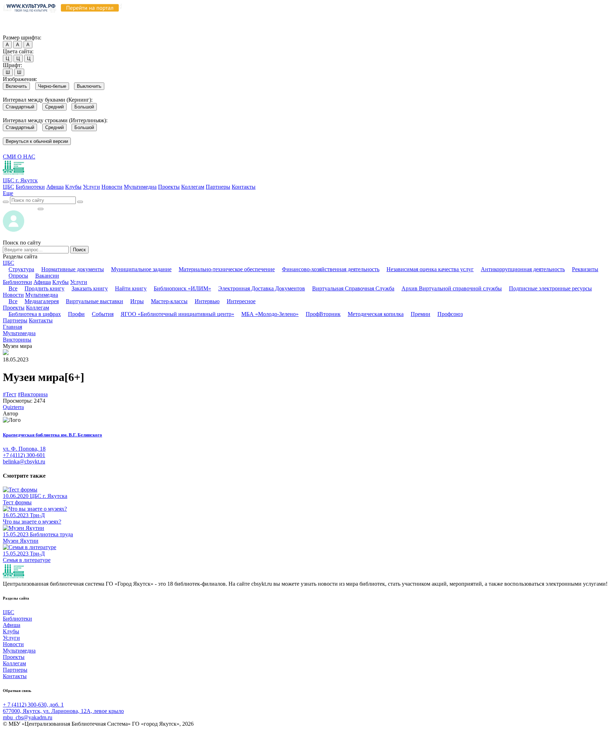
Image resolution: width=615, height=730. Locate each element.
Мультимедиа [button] (41, 295)
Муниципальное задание (141, 269)
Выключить (89, 86)
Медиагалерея (42, 301)
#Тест (9, 394)
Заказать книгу (90, 288)
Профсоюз (450, 314)
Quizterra (13, 407)
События (103, 314)
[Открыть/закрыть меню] (40, 209)
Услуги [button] (78, 282)
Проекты (169, 187)
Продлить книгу (44, 288)
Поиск (79, 249)
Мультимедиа (140, 187)
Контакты (244, 187)
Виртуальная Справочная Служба (353, 288)
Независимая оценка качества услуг (430, 269)
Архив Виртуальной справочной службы (451, 288)
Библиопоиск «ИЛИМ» (182, 288)
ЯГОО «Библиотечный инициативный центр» (177, 314)
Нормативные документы (72, 269)
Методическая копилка (376, 314)
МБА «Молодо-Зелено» (270, 314)
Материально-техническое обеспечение (227, 269)
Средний (54, 106)
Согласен (16, 30)
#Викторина (33, 394)
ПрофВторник (323, 314)
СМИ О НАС (19, 157)
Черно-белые (52, 86)
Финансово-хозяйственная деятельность (330, 269)
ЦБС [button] (8, 263)
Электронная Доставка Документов (261, 288)
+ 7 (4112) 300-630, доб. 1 (33, 705)
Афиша (55, 187)
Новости (111, 187)
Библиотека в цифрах (35, 314)
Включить (16, 86)
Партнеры (218, 187)
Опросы (18, 276)
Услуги (91, 187)
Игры (137, 301)
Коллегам (192, 187)
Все (13, 288)
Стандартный (20, 106)
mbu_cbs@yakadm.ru (27, 717)
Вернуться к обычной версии (37, 141)
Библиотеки (30, 187)
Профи (76, 314)
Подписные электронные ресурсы (550, 288)
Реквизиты (585, 269)
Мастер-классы (169, 301)
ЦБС (8, 187)
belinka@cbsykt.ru (24, 461)
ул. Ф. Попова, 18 (24, 449)
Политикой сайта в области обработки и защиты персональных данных (381, 17)
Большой (84, 106)
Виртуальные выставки (94, 301)
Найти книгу (131, 288)
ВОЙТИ (20, 207)
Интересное (241, 301)
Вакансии (47, 276)
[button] (8, 193)
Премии (420, 314)
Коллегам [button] (37, 308)
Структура (21, 269)
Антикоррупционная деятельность (523, 269)
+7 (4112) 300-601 (24, 455)
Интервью (207, 301)
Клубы (73, 187)
